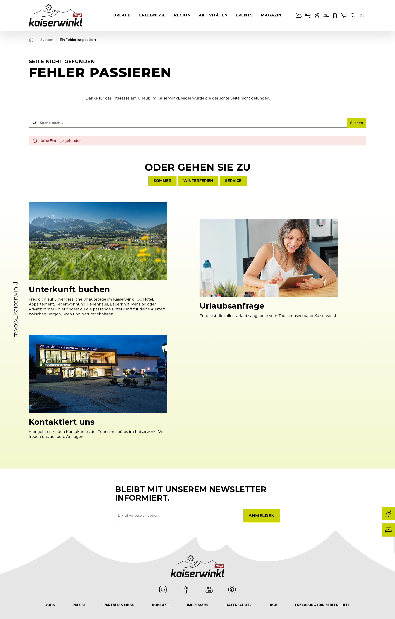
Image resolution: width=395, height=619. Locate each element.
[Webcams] (308, 15)
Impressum (197, 605)
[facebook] (186, 589)
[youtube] (209, 589)
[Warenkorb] (344, 15)
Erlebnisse (152, 15)
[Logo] (55, 15)
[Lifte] (317, 15)
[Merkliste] (335, 15)
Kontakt (160, 605)
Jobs (50, 605)
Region (182, 15)
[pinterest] (232, 589)
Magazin (271, 15)
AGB (273, 605)
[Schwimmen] (326, 15)
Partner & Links (118, 605)
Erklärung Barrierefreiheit (322, 605)
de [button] (362, 15)
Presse (79, 605)
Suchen (356, 123)
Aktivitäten (213, 15)
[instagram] (163, 589)
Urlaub (122, 15)
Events (244, 15)
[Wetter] (299, 15)
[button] (353, 15)
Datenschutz (238, 605)
